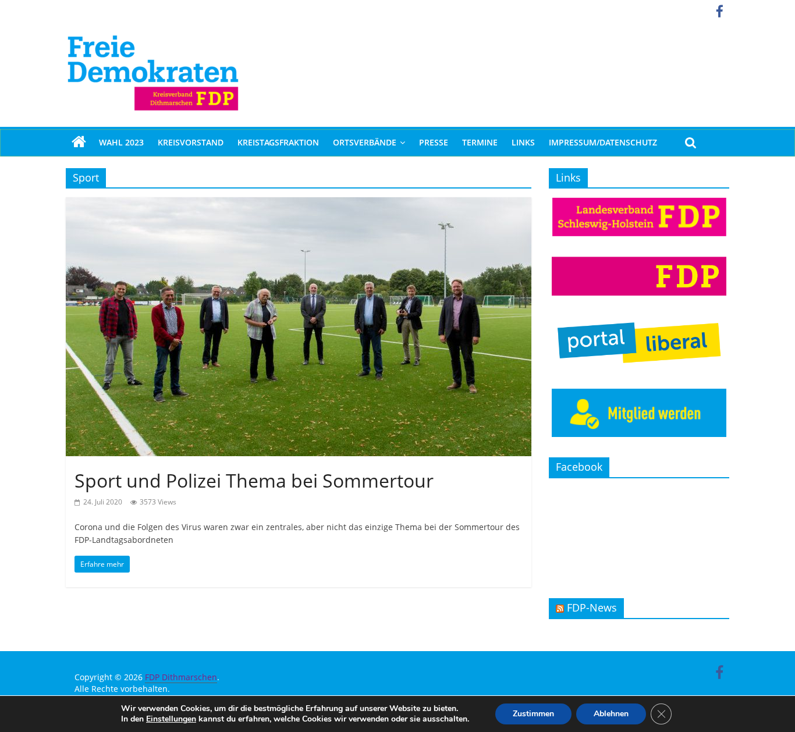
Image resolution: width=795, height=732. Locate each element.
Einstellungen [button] (171, 718)
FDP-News (592, 607)
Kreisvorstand (190, 142)
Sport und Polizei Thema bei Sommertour (254, 480)
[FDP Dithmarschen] (79, 142)
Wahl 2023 (121, 142)
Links (523, 142)
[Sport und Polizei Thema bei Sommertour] (298, 204)
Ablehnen (611, 713)
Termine (480, 142)
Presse (433, 142)
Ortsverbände (364, 142)
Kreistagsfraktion (278, 142)
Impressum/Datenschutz (603, 142)
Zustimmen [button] (533, 713)
